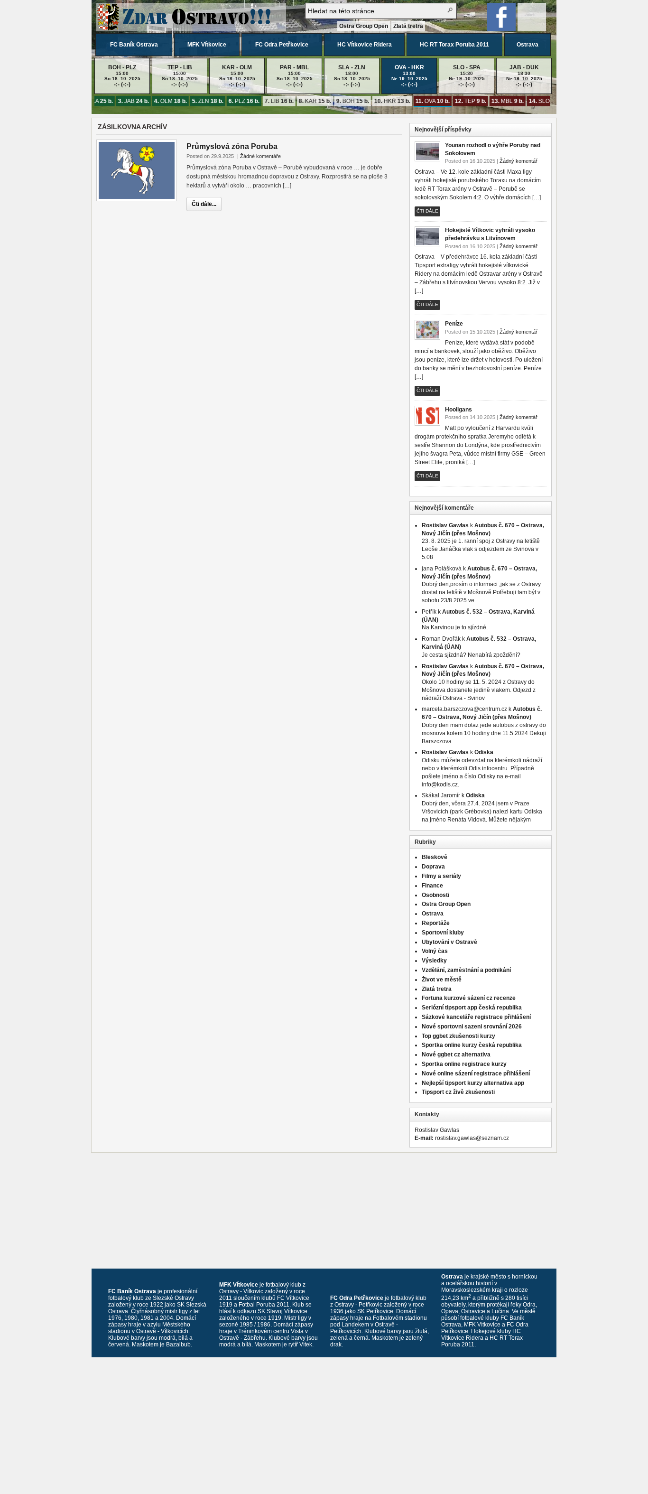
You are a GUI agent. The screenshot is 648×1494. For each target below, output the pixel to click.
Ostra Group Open (363, 26)
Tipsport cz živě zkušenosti (458, 1092)
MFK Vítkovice (206, 44)
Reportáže (436, 923)
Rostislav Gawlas (445, 525)
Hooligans (458, 409)
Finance (432, 885)
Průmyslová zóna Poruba (232, 146)
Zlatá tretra (408, 26)
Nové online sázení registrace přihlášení (476, 1073)
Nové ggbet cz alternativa (456, 1054)
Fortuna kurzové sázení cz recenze (469, 998)
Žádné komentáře (260, 156)
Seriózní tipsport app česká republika (472, 1007)
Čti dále (427, 211)
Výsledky (434, 960)
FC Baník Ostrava (134, 44)
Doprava (433, 866)
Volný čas (435, 951)
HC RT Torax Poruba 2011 (454, 44)
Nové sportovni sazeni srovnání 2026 (472, 1026)
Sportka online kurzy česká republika (472, 1045)
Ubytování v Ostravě (449, 942)
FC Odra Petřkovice (281, 44)
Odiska (483, 752)
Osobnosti (435, 895)
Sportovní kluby (443, 932)
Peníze (454, 323)
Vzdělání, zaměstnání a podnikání (466, 970)
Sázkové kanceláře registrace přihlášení (476, 1017)
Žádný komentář (518, 161)
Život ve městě (442, 979)
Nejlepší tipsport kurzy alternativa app (473, 1083)
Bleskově (434, 857)
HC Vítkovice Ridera (364, 44)
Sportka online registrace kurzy (464, 1064)
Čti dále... (204, 204)
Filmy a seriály (441, 876)
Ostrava (527, 44)
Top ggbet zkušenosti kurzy (458, 1036)
